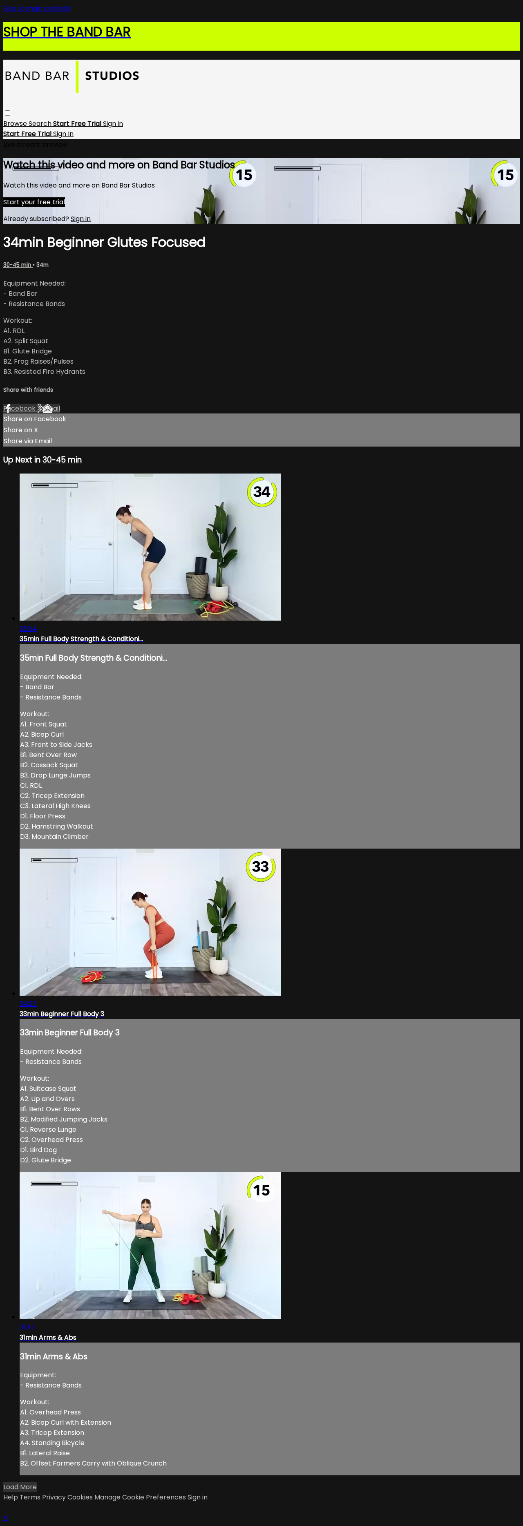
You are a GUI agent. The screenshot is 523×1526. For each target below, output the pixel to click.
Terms (31, 1497)
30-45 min (18, 265)
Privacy (54, 1497)
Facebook (20, 408)
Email (51, 408)
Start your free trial (34, 202)
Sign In (63, 134)
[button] (7, 113)
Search (41, 123)
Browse (16, 123)
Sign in (113, 123)
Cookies (80, 1497)
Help (11, 1497)
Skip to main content (36, 8)
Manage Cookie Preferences (141, 1497)
